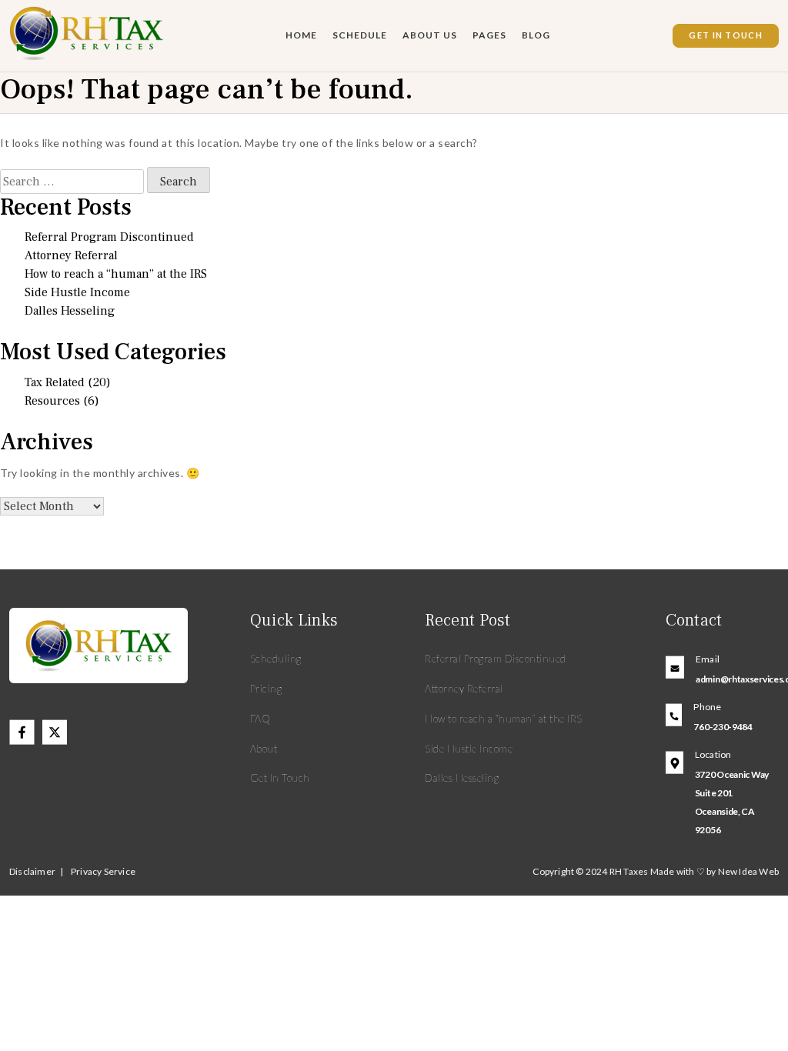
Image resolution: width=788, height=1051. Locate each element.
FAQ (260, 718)
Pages (489, 35)
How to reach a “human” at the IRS (116, 274)
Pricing (266, 688)
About (264, 748)
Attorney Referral (71, 255)
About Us (429, 35)
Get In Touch (726, 35)
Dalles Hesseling (70, 311)
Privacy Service (103, 871)
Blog (536, 35)
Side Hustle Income (77, 292)
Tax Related (55, 382)
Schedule (359, 35)
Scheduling (276, 658)
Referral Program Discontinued (109, 237)
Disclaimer (32, 871)
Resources (52, 401)
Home (301, 35)
